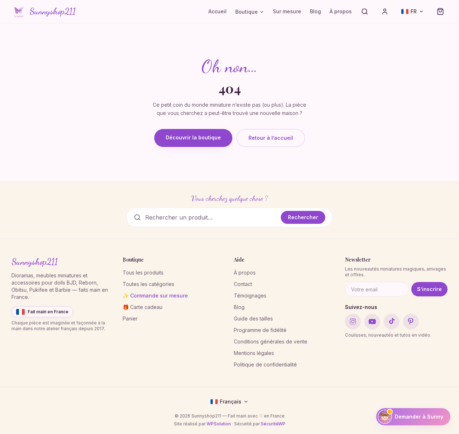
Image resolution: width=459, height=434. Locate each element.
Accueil (217, 11)
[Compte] (385, 11)
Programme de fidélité (260, 330)
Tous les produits (143, 272)
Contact (243, 284)
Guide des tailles (253, 318)
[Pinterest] (411, 321)
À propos (341, 11)
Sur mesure (287, 11)
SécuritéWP (273, 423)
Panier (130, 318)
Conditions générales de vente (270, 341)
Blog (315, 11)
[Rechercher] (365, 11)
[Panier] (440, 11)
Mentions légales (254, 353)
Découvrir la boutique (193, 137)
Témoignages (250, 295)
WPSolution (219, 423)
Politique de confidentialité (265, 364)
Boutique (246, 12)
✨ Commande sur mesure (155, 295)
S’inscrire (429, 289)
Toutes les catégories (148, 284)
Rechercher (303, 217)
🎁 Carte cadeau (142, 307)
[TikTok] (391, 321)
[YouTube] (372, 321)
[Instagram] (353, 321)
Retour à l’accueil (271, 138)
